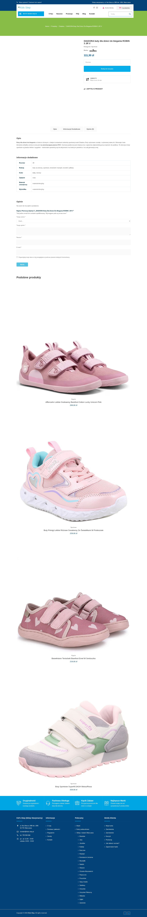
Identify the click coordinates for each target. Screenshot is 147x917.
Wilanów (82, 896)
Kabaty (82, 847)
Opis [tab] (55, 129)
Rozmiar (88, 62)
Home (47, 26)
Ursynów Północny (86, 892)
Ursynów (82, 889)
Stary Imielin (84, 882)
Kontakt (92, 14)
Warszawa (127, 2)
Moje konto (109, 826)
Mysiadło (82, 861)
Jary (81, 840)
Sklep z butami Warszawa (85, 833)
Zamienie (83, 903)
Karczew (82, 850)
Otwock (82, 868)
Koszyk (108, 836)
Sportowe (94, 46)
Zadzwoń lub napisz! (35, 2)
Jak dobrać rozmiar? (112, 843)
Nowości (59, 14)
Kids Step (31, 913)
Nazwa (19, 237)
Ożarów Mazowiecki (86, 871)
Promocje (69, 14)
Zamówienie (110, 833)
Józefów (82, 843)
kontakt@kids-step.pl (27, 831)
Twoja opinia (20, 225)
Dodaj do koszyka (107, 69)
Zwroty (49, 836)
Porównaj (109, 840)
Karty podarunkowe (82, 829)
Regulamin (50, 833)
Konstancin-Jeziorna (86, 857)
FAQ (77, 14)
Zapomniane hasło (112, 847)
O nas (51, 14)
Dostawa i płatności (53, 829)
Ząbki (81, 899)
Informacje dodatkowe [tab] (71, 129)
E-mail (18, 247)
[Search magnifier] (129, 14)
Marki (78, 826)
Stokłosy (82, 885)
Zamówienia (110, 829)
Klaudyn (82, 854)
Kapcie (73, 399)
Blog (84, 14)
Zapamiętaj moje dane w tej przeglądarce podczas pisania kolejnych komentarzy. (44, 257)
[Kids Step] (24, 7)
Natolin (82, 864)
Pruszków (83, 878)
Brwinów (82, 836)
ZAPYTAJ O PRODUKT (93, 89)
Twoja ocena (20, 217)
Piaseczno (83, 875)
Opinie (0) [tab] (90, 129)
